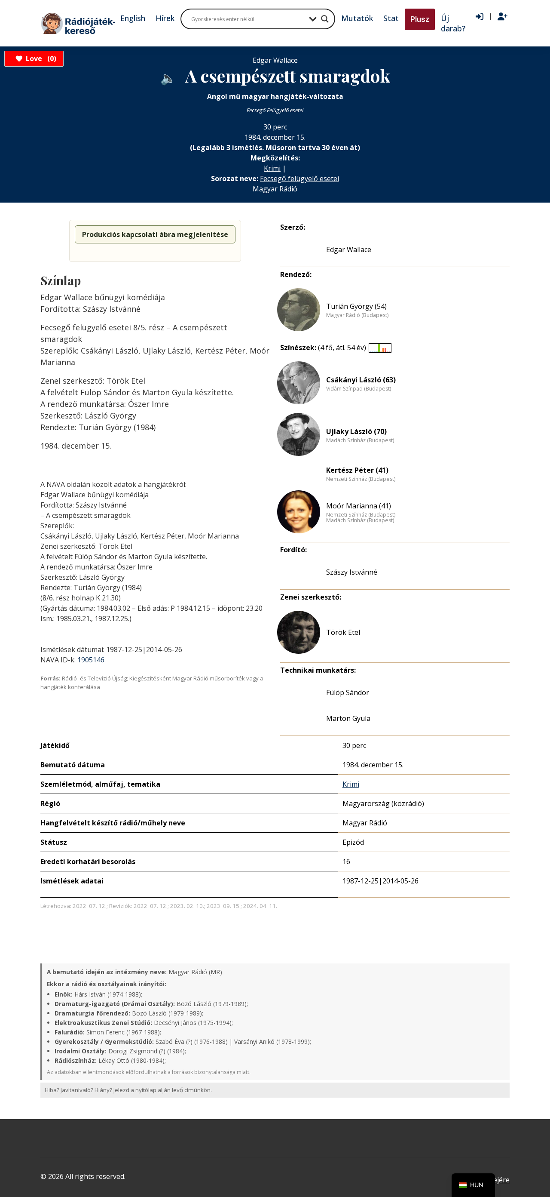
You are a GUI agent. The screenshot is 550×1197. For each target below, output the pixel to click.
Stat (391, 18)
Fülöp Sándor (347, 692)
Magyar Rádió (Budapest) (357, 315)
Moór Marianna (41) (358, 506)
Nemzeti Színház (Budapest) (360, 479)
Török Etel (343, 632)
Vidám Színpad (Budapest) (358, 389)
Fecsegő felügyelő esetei (299, 178)
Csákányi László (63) (361, 380)
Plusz (419, 19)
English (132, 18)
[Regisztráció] (502, 17)
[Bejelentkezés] (479, 17)
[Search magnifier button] (325, 19)
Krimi (272, 168)
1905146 (90, 660)
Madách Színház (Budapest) (360, 440)
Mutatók (357, 18)
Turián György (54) (356, 306)
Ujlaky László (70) (356, 431)
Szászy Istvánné (351, 572)
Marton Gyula (348, 718)
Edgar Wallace (348, 249)
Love (40, 58)
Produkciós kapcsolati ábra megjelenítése (155, 234)
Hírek (165, 18)
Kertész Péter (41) (357, 470)
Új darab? (453, 23)
